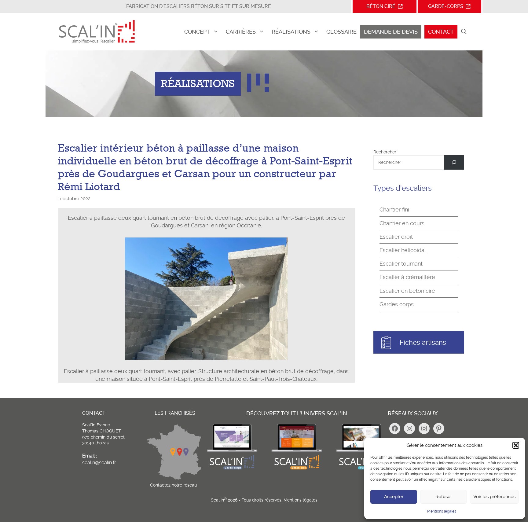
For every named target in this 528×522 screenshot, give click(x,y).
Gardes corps (397, 304)
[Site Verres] (361, 469)
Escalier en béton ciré (407, 291)
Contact (441, 31)
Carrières (241, 31)
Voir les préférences (494, 496)
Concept (197, 31)
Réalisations (291, 31)
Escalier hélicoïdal (403, 250)
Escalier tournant (401, 263)
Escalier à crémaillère (407, 277)
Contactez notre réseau (173, 485)
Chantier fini (394, 209)
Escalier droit (396, 236)
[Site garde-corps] (231, 469)
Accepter (393, 496)
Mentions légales (441, 511)
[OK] (454, 162)
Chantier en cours (402, 223)
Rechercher (384, 151)
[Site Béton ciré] (296, 469)
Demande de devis (391, 31)
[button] (516, 445)
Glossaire (341, 31)
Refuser (443, 496)
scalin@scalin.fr (99, 462)
